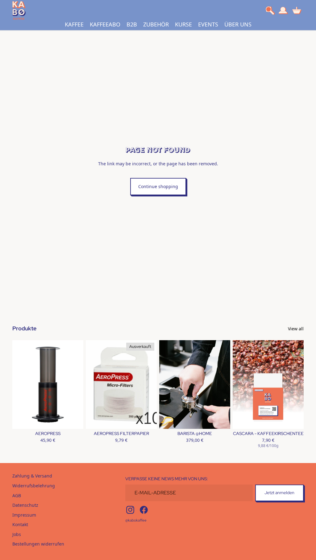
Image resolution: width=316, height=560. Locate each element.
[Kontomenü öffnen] (283, 10)
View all (296, 329)
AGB (16, 495)
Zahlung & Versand (32, 476)
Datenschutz (25, 505)
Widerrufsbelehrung (33, 486)
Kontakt (20, 524)
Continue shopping (158, 186)
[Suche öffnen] (270, 10)
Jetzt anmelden (279, 492)
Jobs (16, 534)
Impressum (24, 515)
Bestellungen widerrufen (38, 544)
